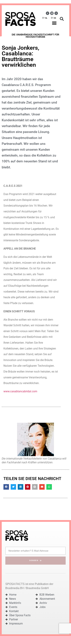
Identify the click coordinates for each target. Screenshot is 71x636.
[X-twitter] (56, 13)
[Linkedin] (52, 13)
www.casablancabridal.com (20, 391)
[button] (54, 22)
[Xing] (47, 13)
